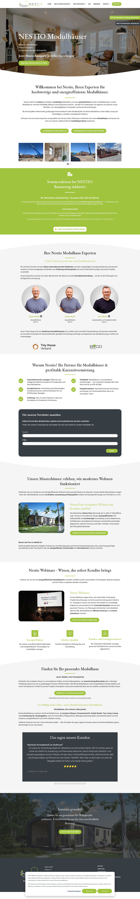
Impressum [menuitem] (101, 869)
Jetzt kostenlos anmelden (84, 620)
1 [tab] (55, 783)
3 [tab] (60, 783)
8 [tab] (72, 783)
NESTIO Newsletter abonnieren (128, 23)
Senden (111, 451)
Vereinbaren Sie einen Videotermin (88, 131)
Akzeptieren (89, 891)
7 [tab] (70, 783)
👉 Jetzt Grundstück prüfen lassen (70, 229)
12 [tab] (82, 783)
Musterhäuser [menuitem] (78, 4)
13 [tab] (85, 783)
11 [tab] (80, 783)
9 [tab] (75, 783)
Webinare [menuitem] (97, 4)
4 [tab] (62, 783)
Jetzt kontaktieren (70, 832)
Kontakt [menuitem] (117, 4)
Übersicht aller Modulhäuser (70, 693)
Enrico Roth (34, 316)
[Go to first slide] (119, 154)
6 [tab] (67, 783)
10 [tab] (77, 783)
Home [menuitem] (49, 4)
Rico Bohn (103, 316)
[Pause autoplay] (68, 164)
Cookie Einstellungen (74, 891)
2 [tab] (57, 783)
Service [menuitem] (105, 4)
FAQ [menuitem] (89, 4)
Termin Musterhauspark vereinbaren (89, 533)
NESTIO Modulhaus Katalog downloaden (124, 18)
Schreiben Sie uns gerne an (54, 131)
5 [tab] (65, 783)
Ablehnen (105, 891)
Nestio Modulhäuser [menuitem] (61, 4)
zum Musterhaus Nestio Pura (34, 63)
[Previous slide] (21, 154)
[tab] (72, 164)
